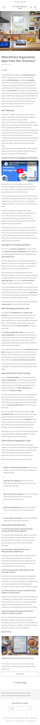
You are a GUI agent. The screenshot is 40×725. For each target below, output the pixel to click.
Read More (20, 674)
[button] (4, 7)
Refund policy (33, 718)
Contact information (30, 721)
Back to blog (21, 682)
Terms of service (19, 721)
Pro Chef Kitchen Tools (12, 718)
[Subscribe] (30, 708)
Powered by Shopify (23, 718)
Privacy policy (9, 721)
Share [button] (5, 70)
